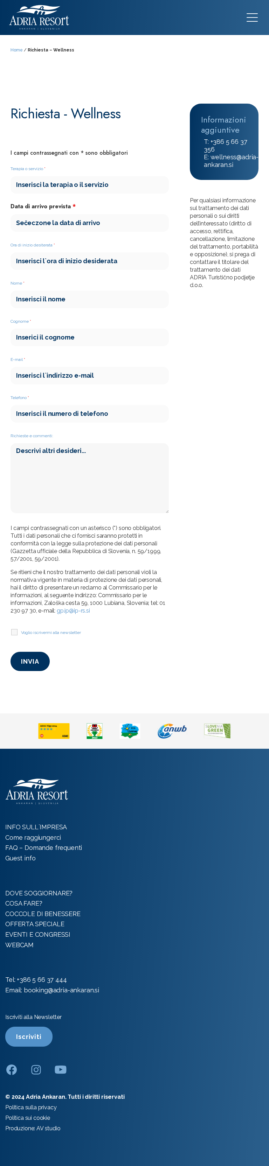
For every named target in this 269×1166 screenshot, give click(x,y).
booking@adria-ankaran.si (61, 990)
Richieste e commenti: (32, 435)
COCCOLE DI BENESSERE (43, 913)
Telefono (20, 397)
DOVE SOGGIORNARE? (39, 893)
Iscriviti (29, 1036)
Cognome (21, 321)
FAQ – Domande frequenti (43, 847)
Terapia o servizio (28, 168)
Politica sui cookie (27, 1118)
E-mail (18, 359)
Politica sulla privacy (30, 1107)
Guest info (20, 858)
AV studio (48, 1128)
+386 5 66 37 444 (42, 979)
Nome (18, 283)
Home (17, 50)
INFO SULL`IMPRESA (36, 827)
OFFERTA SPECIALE (34, 924)
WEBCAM (19, 945)
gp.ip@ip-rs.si (73, 610)
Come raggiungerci (33, 837)
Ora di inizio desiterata (33, 245)
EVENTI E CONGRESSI (37, 934)
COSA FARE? (23, 903)
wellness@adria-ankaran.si (231, 160)
